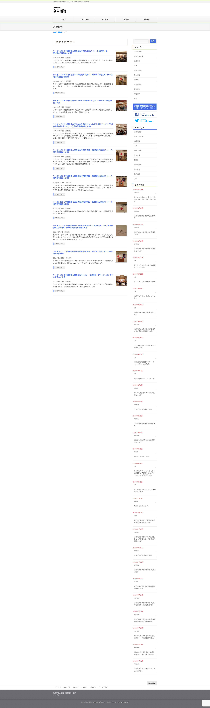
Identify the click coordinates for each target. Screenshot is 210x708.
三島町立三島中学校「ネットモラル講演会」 (144, 670)
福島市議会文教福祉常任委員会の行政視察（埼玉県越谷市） (144, 620)
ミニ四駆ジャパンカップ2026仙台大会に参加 (145, 491)
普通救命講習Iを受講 (141, 506)
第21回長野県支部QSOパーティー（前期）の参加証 (144, 363)
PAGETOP (151, 683)
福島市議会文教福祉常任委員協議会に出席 (144, 250)
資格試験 (137, 94)
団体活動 (68, 57)
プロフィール (66, 687)
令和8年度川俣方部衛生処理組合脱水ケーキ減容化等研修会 (144, 637)
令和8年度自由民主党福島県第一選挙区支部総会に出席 (144, 521)
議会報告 (93, 687)
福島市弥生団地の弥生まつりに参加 (144, 297)
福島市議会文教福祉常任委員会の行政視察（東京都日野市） (144, 604)
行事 (135, 66)
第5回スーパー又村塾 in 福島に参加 (144, 314)
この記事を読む (59, 67)
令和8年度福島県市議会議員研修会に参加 (144, 441)
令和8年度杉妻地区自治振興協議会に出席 (144, 394)
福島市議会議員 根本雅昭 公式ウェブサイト (102, 702)
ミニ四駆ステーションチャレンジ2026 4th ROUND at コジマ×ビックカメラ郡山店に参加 (144, 473)
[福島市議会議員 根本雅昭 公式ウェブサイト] (60, 10)
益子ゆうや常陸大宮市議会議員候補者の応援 (144, 587)
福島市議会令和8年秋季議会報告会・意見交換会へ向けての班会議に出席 (144, 539)
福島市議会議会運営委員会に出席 (144, 217)
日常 (135, 98)
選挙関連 (137, 89)
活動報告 (84, 687)
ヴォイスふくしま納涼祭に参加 (144, 282)
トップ (57, 687)
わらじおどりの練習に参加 (143, 409)
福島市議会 (138, 51)
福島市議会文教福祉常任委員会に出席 (144, 233)
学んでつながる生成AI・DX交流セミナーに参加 (145, 266)
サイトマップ (103, 687)
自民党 (136, 80)
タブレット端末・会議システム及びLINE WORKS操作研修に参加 (145, 199)
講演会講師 (138, 84)
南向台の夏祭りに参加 (141, 456)
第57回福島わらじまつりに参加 (145, 378)
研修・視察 (138, 70)
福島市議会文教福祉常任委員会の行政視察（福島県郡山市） (144, 330)
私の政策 (76, 687)
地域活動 (137, 61)
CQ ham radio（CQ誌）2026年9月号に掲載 (145, 346)
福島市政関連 (138, 56)
